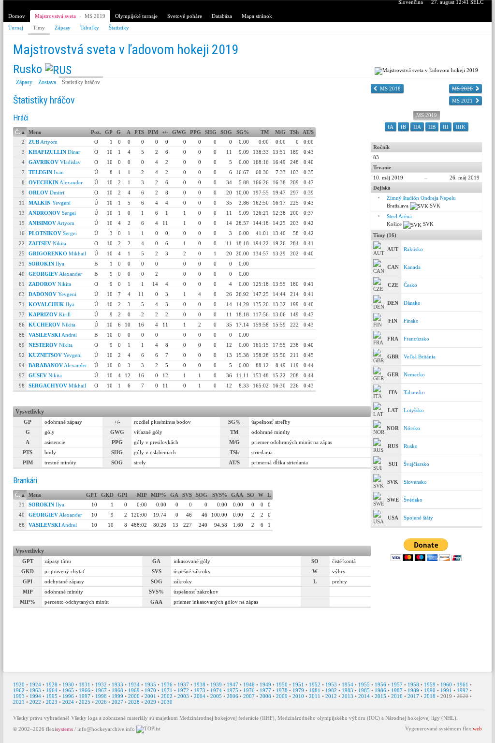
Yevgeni (50, 203)
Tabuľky (89, 27)
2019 (446, 696)
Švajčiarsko (416, 464)
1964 (52, 690)
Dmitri (46, 192)
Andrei (53, 335)
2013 (347, 696)
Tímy (39, 27)
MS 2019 (95, 16)
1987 (397, 690)
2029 (150, 702)
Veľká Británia (420, 356)
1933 (117, 684)
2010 (298, 696)
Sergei (52, 213)
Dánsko (412, 303)
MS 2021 (462, 101)
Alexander (56, 182)
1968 (117, 690)
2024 (68, 702)
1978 (282, 690)
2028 (134, 702)
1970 (150, 690)
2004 (199, 696)
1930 (68, 684)
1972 (183, 690)
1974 (216, 690)
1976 (249, 690)
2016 (397, 696)
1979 (298, 690)
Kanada (412, 267)
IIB (432, 127)
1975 (232, 690)
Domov (16, 16)
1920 (19, 684)
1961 (462, 684)
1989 (413, 690)
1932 (101, 684)
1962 (19, 690)
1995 (52, 696)
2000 (134, 696)
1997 (84, 696)
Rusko (27, 69)
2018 (430, 696)
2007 (249, 696)
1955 (364, 684)
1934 (134, 684)
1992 (462, 690)
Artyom (43, 142)
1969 (134, 690)
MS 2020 (462, 88)
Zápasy (63, 27)
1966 (84, 690)
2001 (150, 696)
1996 (68, 696)
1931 (84, 684)
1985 (364, 690)
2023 (52, 702)
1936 (167, 684)
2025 (84, 702)
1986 (380, 690)
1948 (249, 684)
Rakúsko (413, 249)
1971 (167, 690)
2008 (265, 696)
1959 (430, 684)
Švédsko (413, 500)
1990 (430, 690)
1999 (117, 696)
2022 (35, 702)
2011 (314, 696)
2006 (232, 696)
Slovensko (415, 482)
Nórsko (412, 428)
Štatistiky (119, 27)
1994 (35, 696)
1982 (331, 690)
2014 (364, 696)
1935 (150, 684)
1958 (413, 684)
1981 (314, 690)
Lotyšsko (414, 410)
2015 (380, 696)
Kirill (50, 314)
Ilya (46, 264)
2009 (282, 696)
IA (390, 127)
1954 (347, 684)
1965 (68, 690)
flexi (59, 728)
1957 (397, 684)
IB (403, 127)
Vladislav (55, 162)
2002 (167, 696)
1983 (347, 690)
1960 (446, 684)
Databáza (222, 16)
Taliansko (414, 392)
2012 (331, 696)
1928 (52, 684)
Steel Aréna (399, 216)
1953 (331, 684)
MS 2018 (390, 88)
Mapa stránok (257, 16)
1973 (199, 690)
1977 (265, 690)
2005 (216, 696)
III (446, 127)
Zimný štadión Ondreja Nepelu (421, 198)
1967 (101, 690)
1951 (298, 684)
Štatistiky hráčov (81, 82)
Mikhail (57, 253)
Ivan (46, 172)
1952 (314, 684)
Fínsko (411, 321)
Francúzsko (416, 339)
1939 (216, 684)
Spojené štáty (418, 517)
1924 (35, 684)
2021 (19, 702)
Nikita (47, 243)
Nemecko (414, 374)
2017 (413, 696)
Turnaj (15, 27)
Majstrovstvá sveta (55, 16)
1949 (265, 684)
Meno (35, 132)
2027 (117, 702)
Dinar (54, 152)
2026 (101, 702)
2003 (183, 696)
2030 (167, 702)
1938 (199, 684)
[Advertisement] (247, 639)
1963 (35, 690)
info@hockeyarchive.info (106, 728)
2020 (462, 696)
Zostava (47, 82)
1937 (183, 684)
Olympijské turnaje (136, 16)
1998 (101, 696)
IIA (417, 127)
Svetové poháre (184, 16)
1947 (232, 684)
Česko (410, 285)
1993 (19, 696)
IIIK (461, 127)
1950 (282, 684)
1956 (380, 684)
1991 (446, 690)
